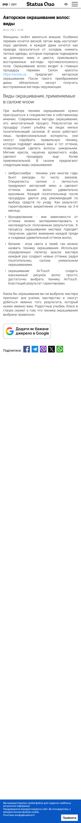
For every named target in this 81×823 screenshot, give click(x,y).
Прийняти (69, 817)
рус (14, 4)
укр (5, 4)
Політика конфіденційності (19, 815)
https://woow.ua (14, 74)
